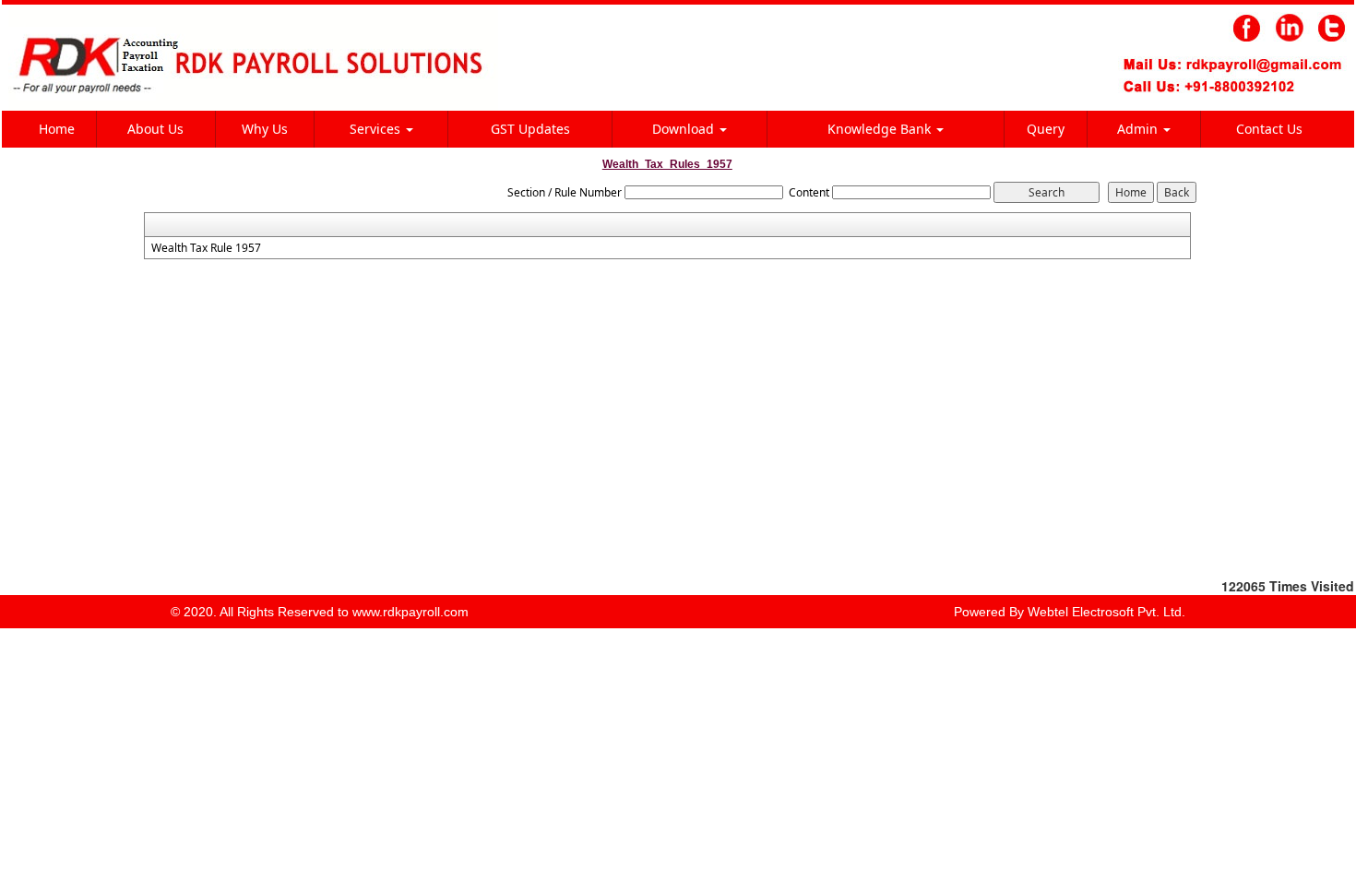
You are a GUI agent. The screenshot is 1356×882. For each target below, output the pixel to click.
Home (57, 128)
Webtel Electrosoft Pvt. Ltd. (1106, 611)
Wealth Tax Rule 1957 (206, 248)
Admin (1139, 128)
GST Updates (530, 128)
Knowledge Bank (880, 128)
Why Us (265, 128)
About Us (155, 128)
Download (685, 128)
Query (1046, 128)
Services (377, 128)
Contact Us (1269, 128)
